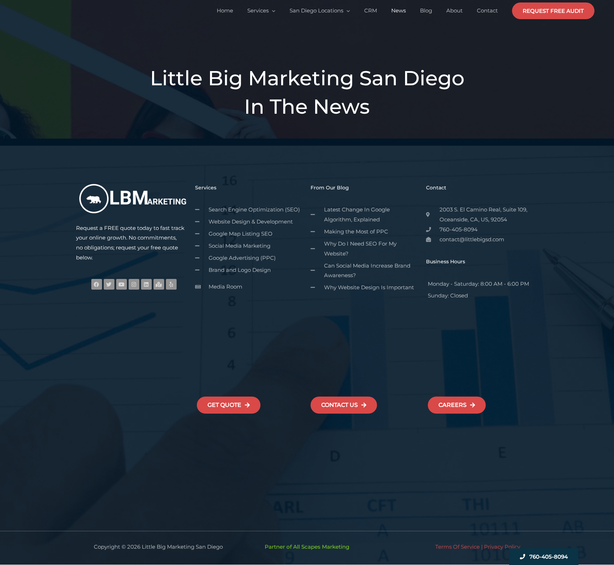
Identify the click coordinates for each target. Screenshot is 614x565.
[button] (553, 10)
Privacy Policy (502, 546)
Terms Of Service (457, 546)
